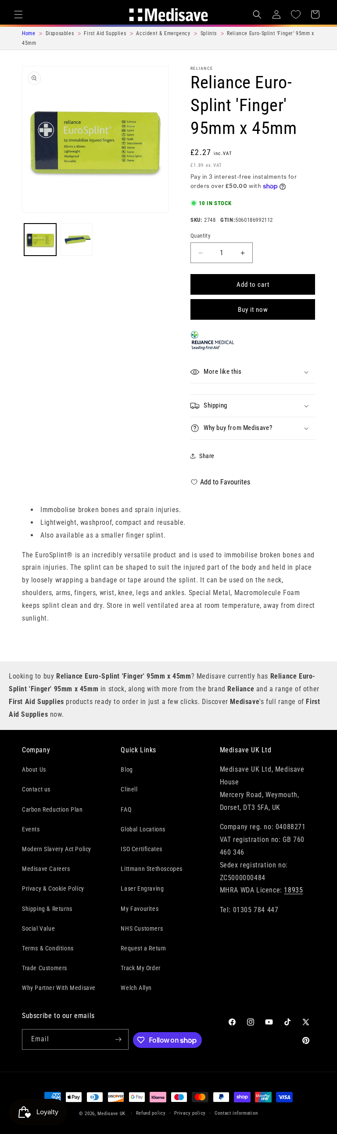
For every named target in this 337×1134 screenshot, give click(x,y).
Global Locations (143, 829)
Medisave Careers (46, 868)
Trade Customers (44, 967)
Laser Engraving (142, 888)
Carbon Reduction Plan (52, 809)
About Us (34, 769)
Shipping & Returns (47, 908)
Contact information (236, 1113)
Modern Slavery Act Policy (56, 848)
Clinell (129, 789)
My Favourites (139, 908)
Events (31, 829)
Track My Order (140, 967)
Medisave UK (111, 1113)
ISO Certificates (141, 848)
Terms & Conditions (48, 948)
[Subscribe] (118, 1039)
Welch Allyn (136, 987)
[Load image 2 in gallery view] (77, 240)
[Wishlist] (295, 14)
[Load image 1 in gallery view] (40, 240)
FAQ (126, 809)
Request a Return (143, 948)
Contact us (36, 789)
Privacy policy (190, 1113)
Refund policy (151, 1113)
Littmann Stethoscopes (152, 868)
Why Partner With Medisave (59, 987)
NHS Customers (142, 928)
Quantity (200, 235)
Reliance (201, 68)
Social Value (38, 928)
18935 (293, 890)
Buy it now (253, 310)
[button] (18, 14)
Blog (127, 769)
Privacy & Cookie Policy (53, 888)
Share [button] (207, 455)
